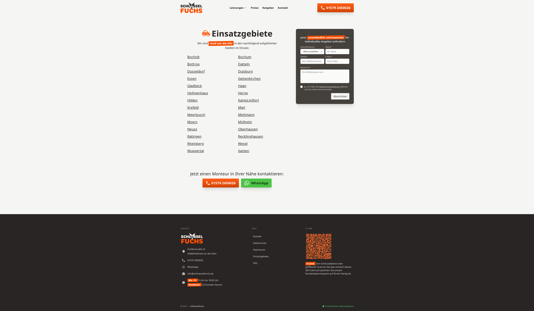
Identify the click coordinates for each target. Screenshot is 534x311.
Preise (255, 7)
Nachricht (305, 67)
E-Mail (328, 56)
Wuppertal (195, 150)
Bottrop (193, 64)
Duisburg (245, 71)
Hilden (192, 100)
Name (328, 47)
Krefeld (193, 107)
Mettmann (246, 114)
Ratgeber (268, 7)
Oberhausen (248, 129)
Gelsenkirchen (249, 78)
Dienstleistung (307, 47)
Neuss (192, 129)
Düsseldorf (196, 71)
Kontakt (283, 7)
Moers (192, 122)
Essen (191, 78)
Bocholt (193, 56)
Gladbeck (194, 85)
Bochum (244, 56)
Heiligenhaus (197, 93)
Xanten (243, 150)
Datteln (244, 64)
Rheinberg (195, 143)
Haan (242, 85)
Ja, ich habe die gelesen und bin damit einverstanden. (326, 88)
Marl (241, 107)
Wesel (243, 143)
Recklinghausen (250, 136)
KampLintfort (248, 100)
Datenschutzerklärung (329, 86)
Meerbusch (196, 114)
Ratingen (194, 136)
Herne (243, 93)
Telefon (303, 56)
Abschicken (340, 96)
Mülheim (245, 122)
